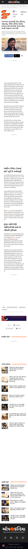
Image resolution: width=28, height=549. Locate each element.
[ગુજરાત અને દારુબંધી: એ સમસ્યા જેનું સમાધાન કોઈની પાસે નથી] (5, 398)
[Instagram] (11, 538)
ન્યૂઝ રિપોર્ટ (5, 14)
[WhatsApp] (22, 538)
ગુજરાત (3, 492)
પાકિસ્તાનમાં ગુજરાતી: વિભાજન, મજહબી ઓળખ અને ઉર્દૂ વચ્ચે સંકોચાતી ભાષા (16, 369)
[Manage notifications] (3, 545)
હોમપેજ (3, 5)
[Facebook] (5, 538)
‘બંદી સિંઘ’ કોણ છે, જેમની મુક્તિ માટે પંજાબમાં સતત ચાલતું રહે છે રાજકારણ (16, 406)
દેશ (4, 11)
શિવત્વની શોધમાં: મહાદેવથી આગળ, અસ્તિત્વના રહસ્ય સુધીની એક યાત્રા (17, 386)
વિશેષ (4, 17)
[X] (17, 538)
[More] (22, 55)
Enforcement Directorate (12, 307)
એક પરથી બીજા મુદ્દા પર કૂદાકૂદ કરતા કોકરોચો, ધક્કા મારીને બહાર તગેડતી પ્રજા (17, 415)
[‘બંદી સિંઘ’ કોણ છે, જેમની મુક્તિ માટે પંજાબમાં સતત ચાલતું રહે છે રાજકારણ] (5, 407)
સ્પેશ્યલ (3, 500)
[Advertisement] (14, 150)
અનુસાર (9, 211)
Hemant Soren (22, 307)
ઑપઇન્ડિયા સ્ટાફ (23, 13)
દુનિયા (3, 485)
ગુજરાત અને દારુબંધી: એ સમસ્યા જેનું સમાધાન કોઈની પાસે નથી (16, 396)
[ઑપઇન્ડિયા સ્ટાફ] (20, 13)
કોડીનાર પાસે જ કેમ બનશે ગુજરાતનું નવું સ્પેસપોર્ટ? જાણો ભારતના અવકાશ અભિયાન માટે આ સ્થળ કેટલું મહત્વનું (17, 379)
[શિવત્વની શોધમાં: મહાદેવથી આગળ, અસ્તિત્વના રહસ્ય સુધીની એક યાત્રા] (5, 388)
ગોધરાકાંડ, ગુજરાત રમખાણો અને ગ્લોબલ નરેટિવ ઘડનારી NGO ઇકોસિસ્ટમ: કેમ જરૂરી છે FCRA (17, 424)
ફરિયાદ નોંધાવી (15, 237)
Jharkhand (4, 309)
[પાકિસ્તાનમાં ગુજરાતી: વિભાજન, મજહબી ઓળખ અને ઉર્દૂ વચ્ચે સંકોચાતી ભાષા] (5, 370)
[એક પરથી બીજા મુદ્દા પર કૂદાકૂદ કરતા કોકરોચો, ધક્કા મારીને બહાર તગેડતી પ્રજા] (5, 416)
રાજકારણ (7, 5)
